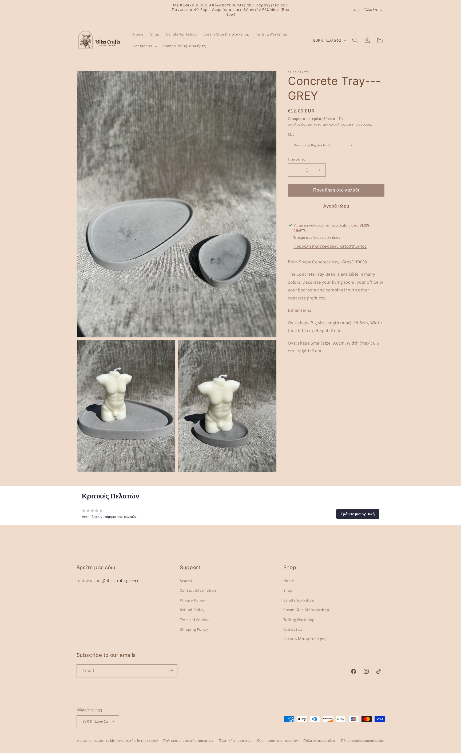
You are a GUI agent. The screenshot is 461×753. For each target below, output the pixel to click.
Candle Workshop (298, 599)
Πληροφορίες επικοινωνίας (362, 741)
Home (288, 580)
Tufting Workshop (299, 619)
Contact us (292, 628)
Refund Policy (192, 609)
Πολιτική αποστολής (319, 741)
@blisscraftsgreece (121, 580)
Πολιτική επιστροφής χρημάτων (188, 741)
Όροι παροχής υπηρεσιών (277, 741)
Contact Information (198, 590)
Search (186, 580)
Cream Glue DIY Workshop (306, 609)
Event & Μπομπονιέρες (305, 638)
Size (291, 134)
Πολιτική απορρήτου (235, 741)
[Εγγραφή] (171, 670)
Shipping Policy (194, 628)
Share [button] (299, 367)
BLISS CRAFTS (99, 740)
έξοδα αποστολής (359, 118)
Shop (288, 590)
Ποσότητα (296, 159)
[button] (144, 46)
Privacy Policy (192, 599)
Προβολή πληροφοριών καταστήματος (330, 246)
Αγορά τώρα (336, 206)
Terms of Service (194, 619)
